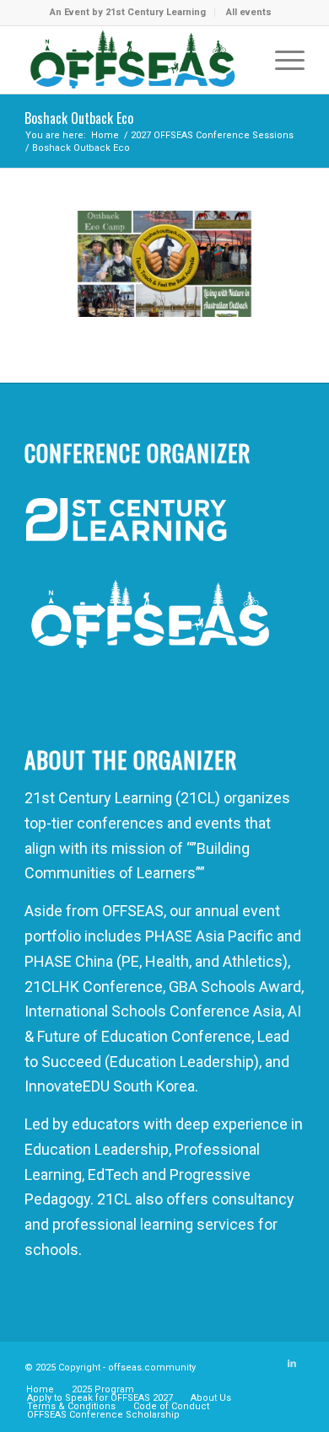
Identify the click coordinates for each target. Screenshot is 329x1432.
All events (249, 12)
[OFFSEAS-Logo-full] (136, 60)
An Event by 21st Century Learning (128, 12)
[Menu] (281, 60)
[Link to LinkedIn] (292, 1363)
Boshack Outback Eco (78, 118)
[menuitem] (128, 12)
